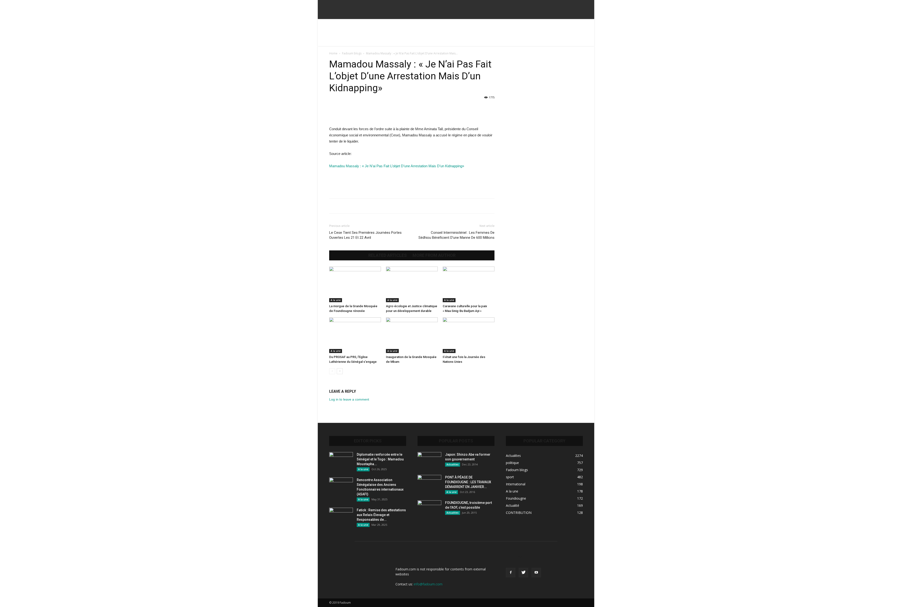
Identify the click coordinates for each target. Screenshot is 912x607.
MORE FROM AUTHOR (434, 255)
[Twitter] (523, 572)
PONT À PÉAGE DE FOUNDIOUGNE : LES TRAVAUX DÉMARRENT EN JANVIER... (468, 482)
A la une (336, 300)
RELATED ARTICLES (387, 255)
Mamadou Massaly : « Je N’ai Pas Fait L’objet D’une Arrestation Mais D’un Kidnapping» (396, 166)
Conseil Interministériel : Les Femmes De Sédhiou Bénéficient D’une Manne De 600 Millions (456, 235)
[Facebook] (510, 572)
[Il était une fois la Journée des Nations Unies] (468, 335)
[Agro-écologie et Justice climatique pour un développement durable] (412, 284)
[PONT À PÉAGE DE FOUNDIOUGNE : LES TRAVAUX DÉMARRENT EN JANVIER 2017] (429, 483)
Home (333, 53)
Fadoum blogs (351, 53)
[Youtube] (536, 572)
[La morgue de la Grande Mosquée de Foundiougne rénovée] (355, 284)
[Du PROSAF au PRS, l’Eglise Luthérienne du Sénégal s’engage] (355, 335)
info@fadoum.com (428, 584)
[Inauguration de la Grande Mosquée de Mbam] (412, 335)
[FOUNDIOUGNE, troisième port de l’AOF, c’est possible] (429, 508)
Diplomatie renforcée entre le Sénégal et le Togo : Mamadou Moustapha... (380, 459)
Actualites (452, 464)
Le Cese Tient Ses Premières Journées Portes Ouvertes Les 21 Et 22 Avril (365, 235)
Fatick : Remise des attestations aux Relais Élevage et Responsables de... (381, 514)
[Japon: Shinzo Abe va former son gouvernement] (429, 460)
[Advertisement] (456, 35)
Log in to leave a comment (349, 399)
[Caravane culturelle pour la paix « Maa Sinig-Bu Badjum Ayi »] (468, 284)
